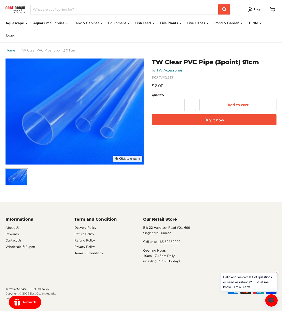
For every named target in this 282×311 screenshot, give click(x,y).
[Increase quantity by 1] (190, 105)
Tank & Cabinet (87, 23)
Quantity (158, 95)
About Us (12, 227)
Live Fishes (196, 23)
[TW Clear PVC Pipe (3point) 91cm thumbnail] (16, 177)
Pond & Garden (227, 23)
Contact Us (14, 240)
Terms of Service (16, 289)
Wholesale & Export (20, 247)
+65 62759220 (169, 242)
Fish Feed (143, 23)
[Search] (224, 9)
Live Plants (169, 23)
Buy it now (214, 120)
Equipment (117, 23)
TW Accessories (169, 70)
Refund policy (40, 289)
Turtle (254, 23)
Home (10, 50)
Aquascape (15, 23)
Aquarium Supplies (49, 23)
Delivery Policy (85, 227)
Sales (10, 35)
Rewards (12, 234)
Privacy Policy (84, 247)
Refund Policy (84, 240)
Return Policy (84, 234)
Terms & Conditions (88, 253)
